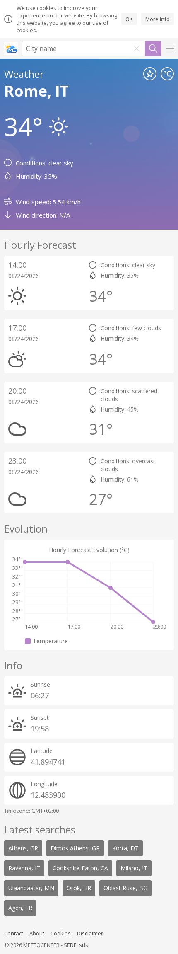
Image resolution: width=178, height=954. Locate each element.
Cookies (61, 933)
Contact (13, 933)
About (36, 933)
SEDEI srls (76, 945)
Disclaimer (90, 933)
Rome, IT (36, 91)
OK (129, 19)
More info (157, 19)
